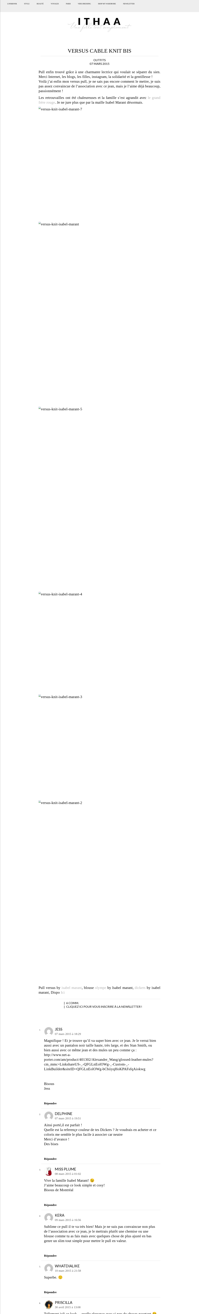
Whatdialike (67, 1266)
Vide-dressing (83, 7)
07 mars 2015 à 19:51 (68, 1118)
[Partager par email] (69, 1004)
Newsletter (128, 7)
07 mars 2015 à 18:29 (68, 1034)
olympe (100, 988)
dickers (140, 988)
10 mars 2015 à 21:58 (68, 1270)
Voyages (54, 7)
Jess (58, 1029)
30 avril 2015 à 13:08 (68, 1307)
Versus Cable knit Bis (99, 51)
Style (26, 7)
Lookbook (11, 7)
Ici (63, 992)
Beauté (39, 7)
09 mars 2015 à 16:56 (68, 1220)
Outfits (99, 60)
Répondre (50, 1103)
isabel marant (72, 988)
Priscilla (63, 1302)
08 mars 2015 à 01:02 (68, 1173)
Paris (67, 7)
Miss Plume (65, 1169)
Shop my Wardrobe (106, 7)
